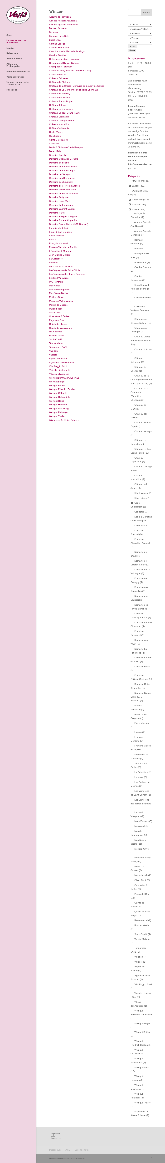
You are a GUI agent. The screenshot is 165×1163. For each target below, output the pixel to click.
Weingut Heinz (56, 401)
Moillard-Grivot (56, 297)
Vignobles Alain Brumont (61, 362)
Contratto (54, 143)
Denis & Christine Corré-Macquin (66, 147)
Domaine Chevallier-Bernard (63, 158)
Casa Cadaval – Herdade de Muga (67, 51)
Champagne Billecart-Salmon (64, 63)
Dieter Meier (55, 151)
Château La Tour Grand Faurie (65, 113)
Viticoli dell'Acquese (59, 374)
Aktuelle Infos (14, 58)
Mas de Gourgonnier (59, 289)
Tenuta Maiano (56, 343)
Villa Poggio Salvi (58, 366)
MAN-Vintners (56, 281)
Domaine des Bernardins (61, 178)
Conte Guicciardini (58, 139)
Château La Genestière (61, 109)
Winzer (135, 209)
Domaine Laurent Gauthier (62, 209)
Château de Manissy (59, 93)
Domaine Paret (56, 212)
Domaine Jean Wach (59, 201)
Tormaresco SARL (58, 347)
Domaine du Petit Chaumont (63, 193)
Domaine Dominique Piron (62, 189)
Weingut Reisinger (58, 412)
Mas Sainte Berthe (58, 293)
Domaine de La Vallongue (62, 170)
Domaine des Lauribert (61, 182)
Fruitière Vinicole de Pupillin (63, 247)
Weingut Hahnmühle (59, 397)
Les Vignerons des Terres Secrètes (67, 274)
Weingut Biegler (57, 381)
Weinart (136, 204)
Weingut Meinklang (59, 408)
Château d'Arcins (58, 74)
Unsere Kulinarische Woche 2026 (17, 83)
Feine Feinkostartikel (18, 71)
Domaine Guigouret (59, 197)
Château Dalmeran (58, 78)
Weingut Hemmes (58, 404)
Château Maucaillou (59, 124)
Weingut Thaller (57, 416)
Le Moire (53, 262)
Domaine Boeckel (58, 155)
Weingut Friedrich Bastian (62, 389)
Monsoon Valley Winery (61, 301)
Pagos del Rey (56, 320)
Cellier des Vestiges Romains (64, 59)
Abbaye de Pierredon (60, 16)
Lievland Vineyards (58, 278)
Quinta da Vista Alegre (60, 328)
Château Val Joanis (59, 128)
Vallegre (53, 354)
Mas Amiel (54, 285)
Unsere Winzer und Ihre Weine (16, 41)
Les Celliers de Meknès (61, 266)
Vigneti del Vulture (58, 358)
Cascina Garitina (57, 55)
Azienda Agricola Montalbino (63, 24)
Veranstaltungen (15, 77)
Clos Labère (55, 136)
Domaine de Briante (59, 162)
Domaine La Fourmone (61, 205)
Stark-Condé (55, 339)
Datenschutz (56, 1138)
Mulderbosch (55, 308)
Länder (10, 48)
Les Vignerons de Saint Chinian (65, 270)
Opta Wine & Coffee (59, 316)
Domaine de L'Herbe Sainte (63, 166)
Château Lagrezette (59, 116)
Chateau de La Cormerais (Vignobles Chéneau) (73, 89)
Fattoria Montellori (58, 228)
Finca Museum (56, 235)
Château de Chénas (59, 82)
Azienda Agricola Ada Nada (63, 20)
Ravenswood (55, 331)
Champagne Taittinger (60, 66)
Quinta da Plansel (58, 324)
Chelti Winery (56, 132)
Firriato (52, 239)
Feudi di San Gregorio (60, 232)
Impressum (55, 1134)
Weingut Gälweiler (58, 393)
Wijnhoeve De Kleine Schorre (64, 420)
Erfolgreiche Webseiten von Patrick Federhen (67, 1158)
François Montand (58, 243)
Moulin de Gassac (58, 305)
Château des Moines (59, 97)
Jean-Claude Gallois (59, 255)
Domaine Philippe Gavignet (63, 216)
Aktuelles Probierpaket (13, 65)
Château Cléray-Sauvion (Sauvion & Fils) (70, 70)
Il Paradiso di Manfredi (60, 251)
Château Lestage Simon (61, 120)
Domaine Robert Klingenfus (63, 220)
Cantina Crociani (57, 43)
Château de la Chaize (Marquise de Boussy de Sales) (76, 86)
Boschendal (55, 40)
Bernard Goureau (58, 28)
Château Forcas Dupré (61, 101)
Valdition (53, 351)
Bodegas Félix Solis (59, 36)
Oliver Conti (55, 312)
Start (9, 35)
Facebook (11, 90)
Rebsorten (12, 53)
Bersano (53, 32)
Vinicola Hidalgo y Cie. (60, 370)
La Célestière (56, 258)
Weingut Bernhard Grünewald (64, 377)
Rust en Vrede (56, 335)
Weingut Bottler (57, 385)
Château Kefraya (57, 105)
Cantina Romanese (59, 47)
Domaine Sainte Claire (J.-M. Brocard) (68, 224)
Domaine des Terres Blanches (64, 185)
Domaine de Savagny (60, 174)
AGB (53, 1136)
